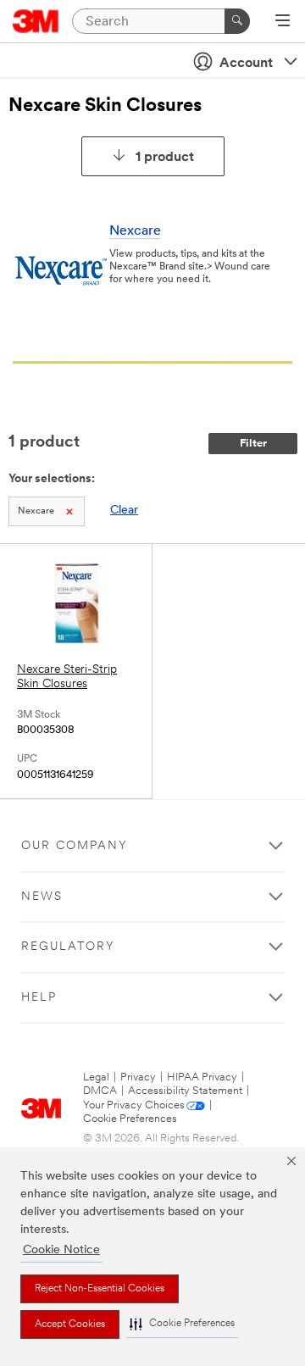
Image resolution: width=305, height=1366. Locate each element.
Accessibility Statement (185, 1091)
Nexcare (135, 231)
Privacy (138, 1077)
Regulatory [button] (68, 947)
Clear (124, 510)
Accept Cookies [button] (70, 1324)
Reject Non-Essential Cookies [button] (99, 1289)
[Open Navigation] (282, 22)
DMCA (100, 1091)
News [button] (42, 897)
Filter (253, 443)
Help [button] (39, 997)
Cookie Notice (61, 1250)
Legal (96, 1077)
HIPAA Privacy (202, 1077)
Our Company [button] (74, 846)
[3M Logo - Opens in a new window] (36, 21)
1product (165, 157)
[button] (182, 1324)
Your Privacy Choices (134, 1105)
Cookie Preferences (130, 1118)
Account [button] (246, 63)
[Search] (237, 21)
